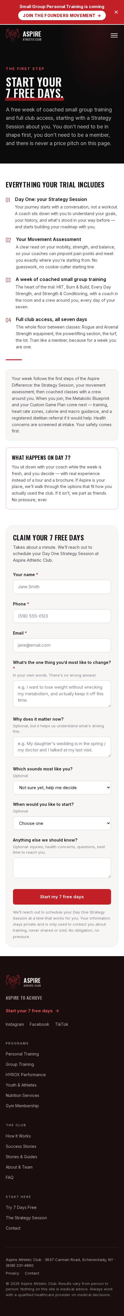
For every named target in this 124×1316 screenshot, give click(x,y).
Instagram (15, 1024)
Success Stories (21, 1146)
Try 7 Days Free (21, 1207)
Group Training (20, 1064)
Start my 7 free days (62, 896)
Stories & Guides (21, 1156)
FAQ (10, 1177)
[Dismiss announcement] (116, 12)
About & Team (19, 1167)
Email (20, 633)
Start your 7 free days (32, 1010)
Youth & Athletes (21, 1085)
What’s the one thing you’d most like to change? (62, 665)
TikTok (61, 1024)
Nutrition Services (22, 1095)
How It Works (18, 1135)
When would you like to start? (43, 804)
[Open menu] (114, 35)
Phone (21, 603)
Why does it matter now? (38, 719)
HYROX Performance (26, 1074)
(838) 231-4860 (19, 1265)
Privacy (12, 1273)
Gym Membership (22, 1105)
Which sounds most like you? (42, 768)
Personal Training (22, 1053)
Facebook (39, 1024)
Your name (25, 574)
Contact (13, 1228)
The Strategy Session (26, 1217)
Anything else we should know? (45, 840)
